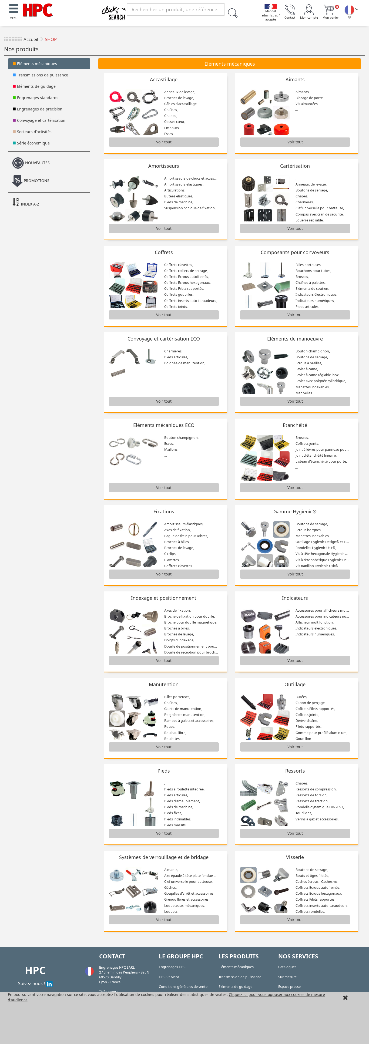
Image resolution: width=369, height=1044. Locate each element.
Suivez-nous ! (32, 983)
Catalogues (287, 967)
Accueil (31, 39)
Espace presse (289, 986)
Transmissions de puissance (42, 75)
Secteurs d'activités (34, 131)
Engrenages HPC (172, 967)
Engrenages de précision (39, 109)
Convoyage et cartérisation (40, 120)
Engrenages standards (37, 97)
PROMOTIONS (36, 180)
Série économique (33, 143)
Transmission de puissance (240, 977)
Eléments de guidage (36, 86)
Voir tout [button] (164, 141)
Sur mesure (287, 977)
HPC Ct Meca (169, 977)
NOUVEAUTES (37, 162)
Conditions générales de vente (183, 986)
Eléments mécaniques (36, 63)
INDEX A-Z (29, 204)
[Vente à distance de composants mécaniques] (38, 9)
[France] (349, 9)
